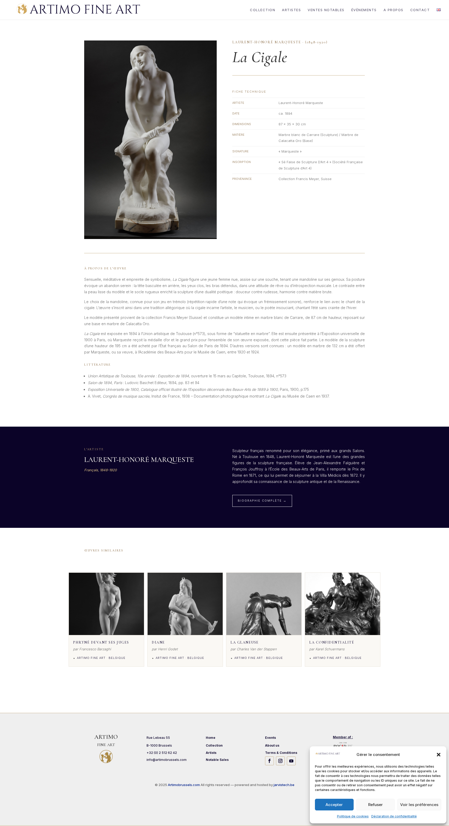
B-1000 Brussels (159, 745)
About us (272, 745)
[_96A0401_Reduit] (150, 239)
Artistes (291, 10)
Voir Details (106, 629)
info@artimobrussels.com (167, 760)
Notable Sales (217, 760)
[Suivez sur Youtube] (291, 760)
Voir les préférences (419, 804)
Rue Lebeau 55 (158, 738)
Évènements (364, 10)
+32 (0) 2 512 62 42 (162, 753)
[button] (438, 754)
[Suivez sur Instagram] (280, 760)
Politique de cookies (353, 816)
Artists (211, 753)
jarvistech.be (284, 785)
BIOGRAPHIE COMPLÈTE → (262, 500)
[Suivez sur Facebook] (269, 760)
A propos (394, 10)
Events (270, 738)
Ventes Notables (326, 10)
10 (170, 229)
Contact (420, 10)
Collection (262, 10)
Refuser (375, 804)
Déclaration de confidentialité (394, 816)
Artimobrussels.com (184, 785)
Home (210, 738)
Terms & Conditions (281, 753)
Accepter (334, 804)
